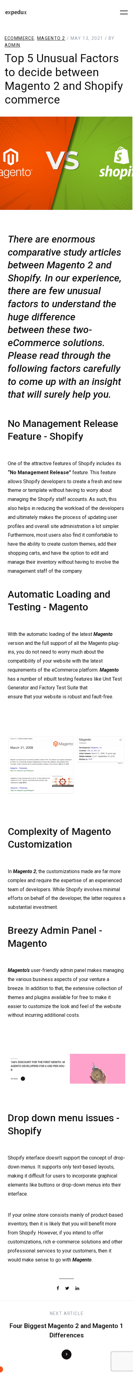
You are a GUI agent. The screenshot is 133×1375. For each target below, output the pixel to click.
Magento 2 (51, 38)
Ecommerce (19, 38)
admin (12, 45)
